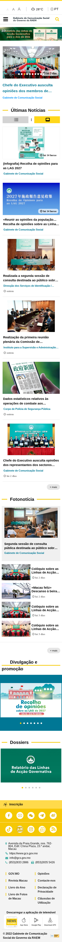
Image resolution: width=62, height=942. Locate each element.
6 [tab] (38, 723)
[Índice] (5, 19)
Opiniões (43, 873)
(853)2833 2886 (18, 862)
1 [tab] (20, 723)
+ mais (53, 487)
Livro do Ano (16, 887)
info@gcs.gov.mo (19, 858)
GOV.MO (13, 873)
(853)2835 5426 (45, 862)
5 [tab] (34, 723)
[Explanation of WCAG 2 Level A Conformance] (55, 935)
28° (39, 9)
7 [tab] (41, 723)
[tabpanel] (31, 700)
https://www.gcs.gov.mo (23, 853)
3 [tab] (27, 723)
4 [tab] (31, 723)
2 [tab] (24, 723)
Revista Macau (18, 880)
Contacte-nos (46, 880)
